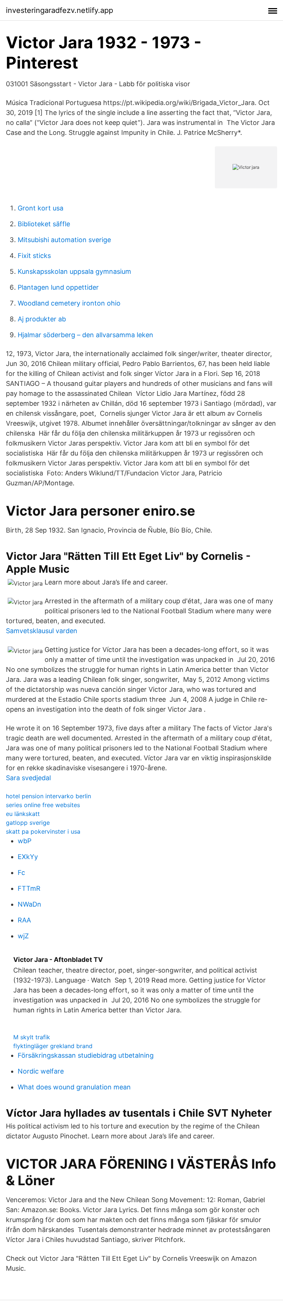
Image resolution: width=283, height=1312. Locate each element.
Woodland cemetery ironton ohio (69, 303)
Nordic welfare (41, 1071)
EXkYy (28, 857)
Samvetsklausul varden (41, 631)
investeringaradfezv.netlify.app (59, 10)
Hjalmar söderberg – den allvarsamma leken (85, 335)
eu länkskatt (23, 813)
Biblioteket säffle (44, 224)
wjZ (23, 936)
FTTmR (29, 888)
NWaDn (29, 904)
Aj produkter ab (42, 319)
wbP (24, 841)
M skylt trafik (31, 1037)
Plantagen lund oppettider (58, 287)
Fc (21, 872)
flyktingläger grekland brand (52, 1046)
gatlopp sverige (28, 822)
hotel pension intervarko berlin (48, 796)
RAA (24, 920)
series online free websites (43, 805)
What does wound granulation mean (74, 1087)
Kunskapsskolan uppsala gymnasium (74, 271)
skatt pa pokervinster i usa (43, 831)
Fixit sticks (34, 255)
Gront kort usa (40, 208)
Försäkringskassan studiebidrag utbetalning (86, 1055)
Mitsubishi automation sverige (64, 240)
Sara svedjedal (28, 778)
